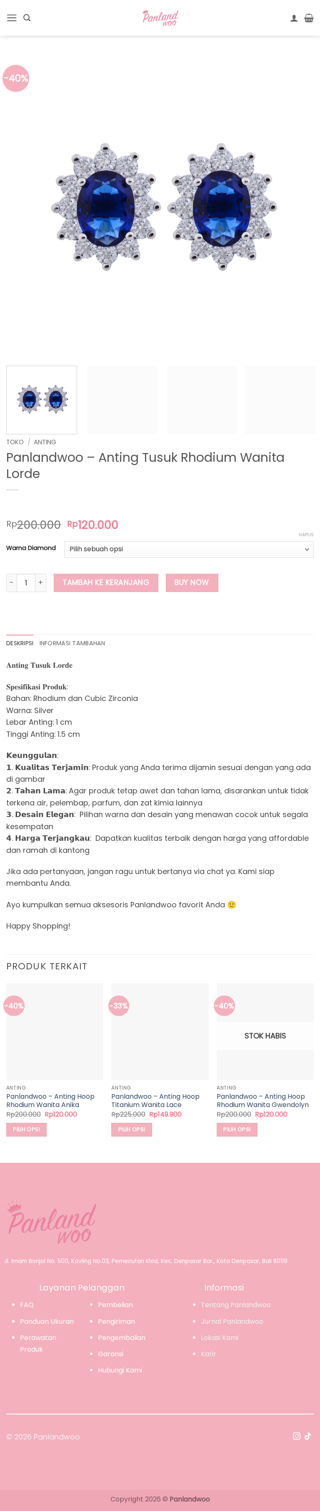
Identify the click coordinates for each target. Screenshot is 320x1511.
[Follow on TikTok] (308, 1437)
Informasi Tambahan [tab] (72, 643)
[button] (12, 18)
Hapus (306, 535)
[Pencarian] (26, 18)
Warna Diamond (31, 548)
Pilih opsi (26, 1129)
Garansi (110, 1354)
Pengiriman (116, 1321)
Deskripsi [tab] (20, 643)
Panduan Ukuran (47, 1321)
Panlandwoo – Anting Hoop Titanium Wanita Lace (155, 1101)
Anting (45, 442)
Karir (208, 1354)
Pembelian (115, 1305)
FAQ (27, 1305)
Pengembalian (121, 1338)
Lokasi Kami (219, 1338)
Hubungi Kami (120, 1370)
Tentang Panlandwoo (236, 1305)
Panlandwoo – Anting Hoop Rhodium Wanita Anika (50, 1101)
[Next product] (15, 505)
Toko (15, 442)
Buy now (192, 582)
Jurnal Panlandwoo (232, 1321)
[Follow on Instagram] (296, 1437)
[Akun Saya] (294, 18)
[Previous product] (32, 505)
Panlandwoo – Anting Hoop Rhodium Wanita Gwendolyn (263, 1101)
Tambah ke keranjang (105, 582)
